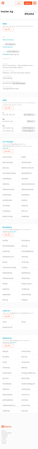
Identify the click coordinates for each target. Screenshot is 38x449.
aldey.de (5, 351)
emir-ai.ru (24, 211)
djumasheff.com (26, 173)
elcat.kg (5, 240)
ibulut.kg (24, 200)
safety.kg (24, 300)
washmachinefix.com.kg (10, 405)
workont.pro (25, 362)
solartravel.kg (26, 351)
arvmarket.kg (7, 383)
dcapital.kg (25, 216)
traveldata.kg (7, 178)
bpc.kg (5, 262)
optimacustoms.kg (27, 189)
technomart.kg (7, 394)
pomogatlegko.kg (27, 251)
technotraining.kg (8, 246)
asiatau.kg (6, 184)
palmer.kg (6, 289)
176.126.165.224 (8, 47)
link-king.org (25, 240)
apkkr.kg (24, 367)
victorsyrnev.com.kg (9, 267)
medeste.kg (25, 195)
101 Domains (10, 44)
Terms (4, 439)
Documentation (7, 433)
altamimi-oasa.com (27, 167)
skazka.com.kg (26, 283)
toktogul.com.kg (8, 278)
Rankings (5, 435)
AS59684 (6, 54)
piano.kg (24, 246)
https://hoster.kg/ (8, 40)
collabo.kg (6, 410)
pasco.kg (6, 167)
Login (18, 3)
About (4, 431)
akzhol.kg (24, 178)
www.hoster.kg (7, 78)
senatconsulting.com (28, 383)
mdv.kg (5, 283)
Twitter (4, 443)
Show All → (6, 148)
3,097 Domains (13, 51)
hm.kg (23, 322)
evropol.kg (6, 367)
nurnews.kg (6, 211)
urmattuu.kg (25, 289)
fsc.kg (5, 362)
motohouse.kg (26, 162)
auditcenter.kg (7, 273)
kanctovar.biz (7, 373)
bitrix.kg (5, 300)
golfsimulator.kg (8, 400)
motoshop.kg (7, 195)
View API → (8, 29)
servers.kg (25, 262)
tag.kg (23, 157)
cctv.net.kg (6, 205)
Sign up (28, 3)
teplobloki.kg (25, 273)
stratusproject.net (8, 189)
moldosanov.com (8, 256)
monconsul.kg (7, 157)
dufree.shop (25, 278)
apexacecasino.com (28, 184)
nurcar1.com (25, 394)
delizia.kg (6, 389)
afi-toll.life (6, 356)
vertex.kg (24, 205)
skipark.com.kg (8, 216)
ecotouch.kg (25, 405)
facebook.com (7, 327)
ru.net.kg (24, 267)
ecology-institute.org (28, 373)
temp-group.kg (8, 162)
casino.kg (24, 256)
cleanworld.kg (26, 294)
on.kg (4, 322)
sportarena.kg (7, 200)
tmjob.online (25, 378)
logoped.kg (6, 294)
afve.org (24, 356)
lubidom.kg (6, 251)
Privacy (4, 441)
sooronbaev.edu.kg (9, 173)
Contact (4, 437)
